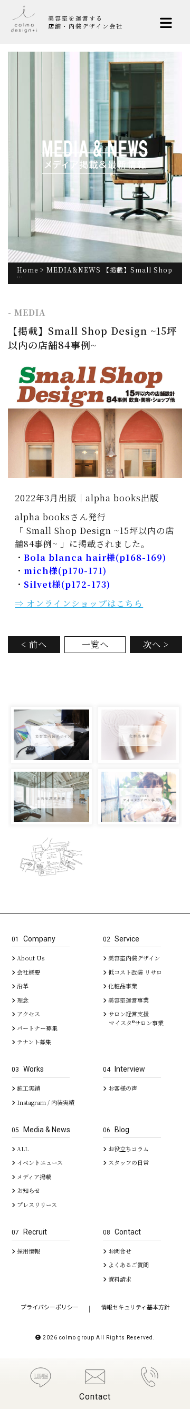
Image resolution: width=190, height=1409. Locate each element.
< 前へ (34, 644)
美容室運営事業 (128, 1000)
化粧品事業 (122, 986)
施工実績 (27, 1088)
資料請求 (119, 1279)
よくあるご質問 (128, 1264)
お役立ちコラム (128, 1148)
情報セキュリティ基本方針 (135, 1307)
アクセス (27, 1013)
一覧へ (95, 644)
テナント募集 (33, 1041)
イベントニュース (39, 1162)
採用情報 (27, 1251)
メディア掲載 (33, 1176)
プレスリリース (36, 1204)
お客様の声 (122, 1088)
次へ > (156, 644)
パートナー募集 (36, 1028)
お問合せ (119, 1251)
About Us (29, 958)
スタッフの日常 (128, 1162)
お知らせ (27, 1190)
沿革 (21, 986)
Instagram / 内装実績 (44, 1102)
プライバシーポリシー (50, 1307)
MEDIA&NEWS (73, 269)
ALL (21, 1148)
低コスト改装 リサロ (134, 972)
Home (27, 269)
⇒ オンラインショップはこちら (79, 603)
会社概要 (27, 972)
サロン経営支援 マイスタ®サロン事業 (133, 1018)
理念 (21, 1000)
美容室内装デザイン (133, 958)
